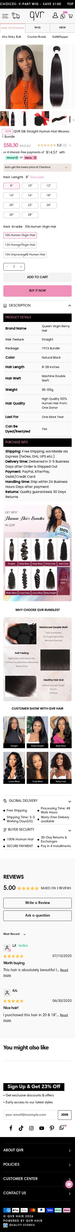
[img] (54, 145)
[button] (36, 37)
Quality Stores (22, 1225)
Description (19, 306)
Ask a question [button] (37, 916)
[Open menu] (8, 16)
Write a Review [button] (37, 903)
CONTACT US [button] (14, 1193)
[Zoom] (13, 101)
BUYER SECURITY (21, 830)
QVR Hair (16, 1216)
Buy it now (37, 290)
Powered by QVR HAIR (22, 1221)
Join (64, 1115)
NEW (62, 28)
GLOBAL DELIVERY (23, 801)
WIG (37, 28)
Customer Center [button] (20, 1179)
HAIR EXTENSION (12, 28)
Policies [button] (11, 1165)
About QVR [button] (13, 1150)
